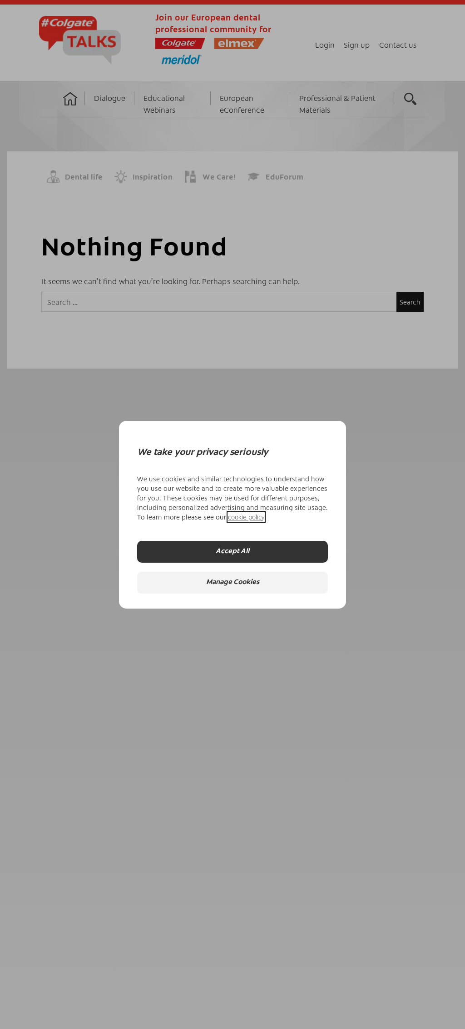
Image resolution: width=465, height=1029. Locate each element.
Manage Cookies (232, 582)
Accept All (232, 551)
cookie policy (246, 517)
